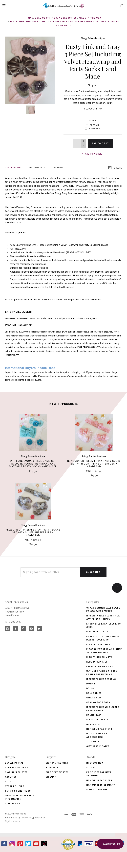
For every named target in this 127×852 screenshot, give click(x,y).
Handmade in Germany (100, 785)
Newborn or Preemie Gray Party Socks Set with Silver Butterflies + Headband (33, 532)
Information (37, 168)
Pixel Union (26, 817)
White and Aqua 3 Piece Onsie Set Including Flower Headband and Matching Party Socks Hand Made (33, 464)
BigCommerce (12, 821)
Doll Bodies (93, 693)
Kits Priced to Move (99, 657)
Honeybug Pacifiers (99, 729)
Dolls (90, 688)
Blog (8, 782)
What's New (93, 698)
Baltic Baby (94, 715)
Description (13, 168)
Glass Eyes (93, 724)
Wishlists (52, 768)
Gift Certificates (97, 746)
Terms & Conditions (18, 791)
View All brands (96, 789)
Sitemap (51, 777)
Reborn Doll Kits (97, 632)
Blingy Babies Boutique (93, 38)
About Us (11, 777)
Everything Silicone (99, 666)
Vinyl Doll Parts (97, 720)
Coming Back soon (98, 702)
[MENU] (4, 5)
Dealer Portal (14, 763)
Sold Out (92, 768)
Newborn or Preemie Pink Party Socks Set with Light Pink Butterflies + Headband (94, 464)
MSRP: (90, 471)
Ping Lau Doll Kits (98, 644)
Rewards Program (16, 768)
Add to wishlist (94, 154)
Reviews (59, 168)
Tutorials (93, 742)
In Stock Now (95, 763)
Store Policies (14, 786)
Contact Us (12, 803)
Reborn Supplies (96, 662)
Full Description (93, 109)
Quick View (33, 434)
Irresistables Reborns (101, 679)
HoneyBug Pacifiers (99, 780)
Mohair (91, 684)
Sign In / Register (16, 772)
